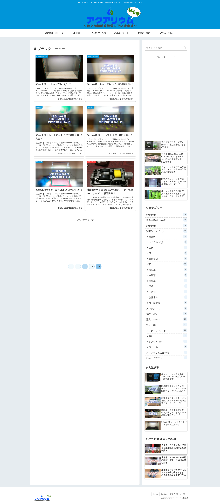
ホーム (155, 494)
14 (92, 266)
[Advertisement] (85, 239)
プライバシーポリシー (179, 494)
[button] (185, 47)
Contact (164, 494)
